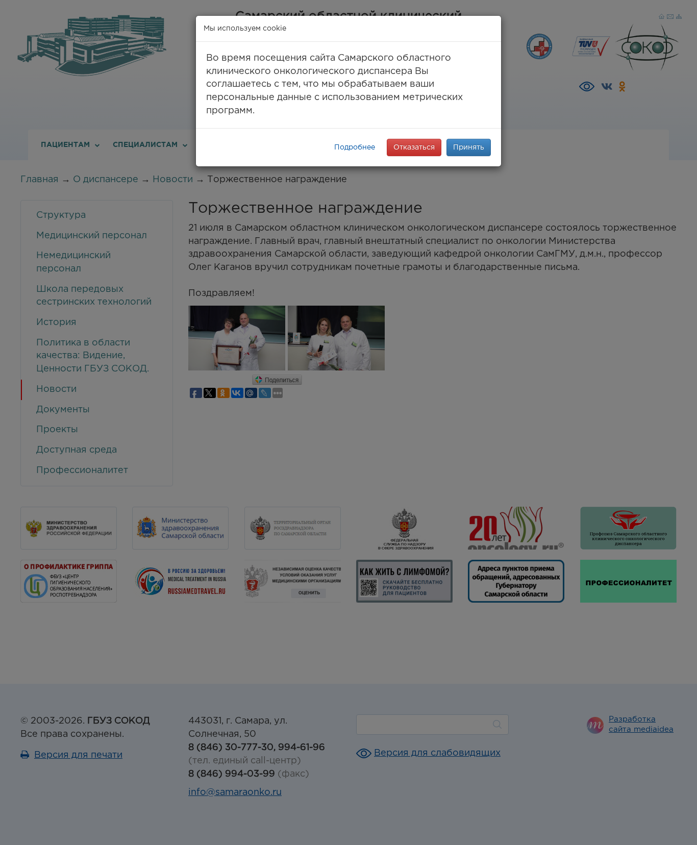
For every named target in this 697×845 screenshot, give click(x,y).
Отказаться (414, 147)
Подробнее (354, 147)
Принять (468, 147)
